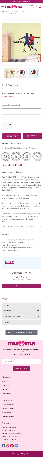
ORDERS (7, 305)
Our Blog (4, 389)
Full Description (12, 164)
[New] (10, 73)
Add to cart (12, 136)
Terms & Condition (8, 417)
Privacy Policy (6, 413)
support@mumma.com (14, 436)
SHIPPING (7, 311)
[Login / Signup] (37, 6)
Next (37, 42)
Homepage (5, 11)
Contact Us (5, 386)
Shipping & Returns (8, 409)
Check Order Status (8, 405)
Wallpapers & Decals (17, 11)
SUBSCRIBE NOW (21, 368)
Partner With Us (7, 393)
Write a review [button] (21, 286)
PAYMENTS (8, 322)
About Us (5, 382)
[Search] (32, 6)
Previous (6, 42)
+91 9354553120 (12, 439)
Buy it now (32, 136)
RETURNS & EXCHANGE (12, 317)
